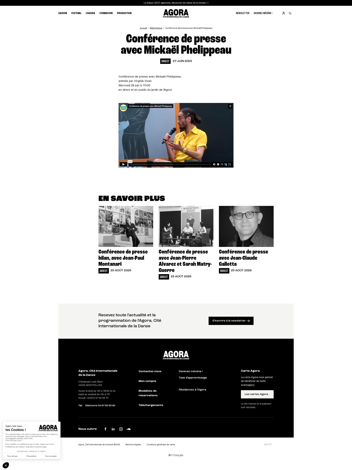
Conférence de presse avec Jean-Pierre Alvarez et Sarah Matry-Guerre (185, 261)
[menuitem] (242, 13)
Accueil (143, 28)
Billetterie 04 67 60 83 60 (100, 405)
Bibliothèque (156, 28)
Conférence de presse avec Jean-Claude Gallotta (243, 258)
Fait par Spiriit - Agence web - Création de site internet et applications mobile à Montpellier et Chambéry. (267, 444)
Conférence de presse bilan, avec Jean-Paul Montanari (123, 258)
